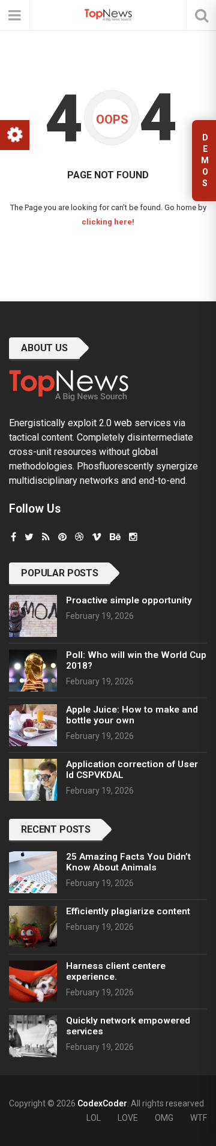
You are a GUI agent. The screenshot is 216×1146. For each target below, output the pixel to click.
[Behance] (115, 537)
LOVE (128, 1118)
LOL (93, 1118)
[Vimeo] (96, 537)
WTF (198, 1118)
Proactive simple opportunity (129, 600)
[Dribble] (79, 537)
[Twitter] (29, 537)
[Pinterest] (62, 537)
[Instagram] (133, 537)
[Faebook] (13, 537)
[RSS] (46, 537)
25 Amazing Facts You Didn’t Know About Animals (128, 862)
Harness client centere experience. (116, 971)
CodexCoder (102, 1103)
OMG (164, 1118)
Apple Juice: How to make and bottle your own (132, 715)
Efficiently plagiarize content (128, 911)
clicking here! (108, 221)
